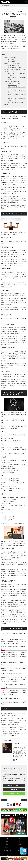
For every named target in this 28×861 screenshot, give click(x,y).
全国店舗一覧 (14, 789)
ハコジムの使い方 (20, 847)
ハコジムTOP (3, 5)
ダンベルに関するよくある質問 (12, 81)
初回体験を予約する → (14, 793)
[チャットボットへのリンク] (23, 851)
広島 (7, 844)
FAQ (20, 849)
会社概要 (19, 850)
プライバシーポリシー (7, 850)
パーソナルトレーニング (19, 846)
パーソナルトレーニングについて (14, 785)
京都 (7, 843)
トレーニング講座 (7, 849)
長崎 (7, 846)
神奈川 (20, 840)
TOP (7, 838)
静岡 (7, 841)
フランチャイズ (7, 847)
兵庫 (20, 843)
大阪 (20, 841)
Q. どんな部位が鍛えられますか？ (16, 102)
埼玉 (7, 840)
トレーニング (9, 5)
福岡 (20, 844)
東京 (20, 838)
